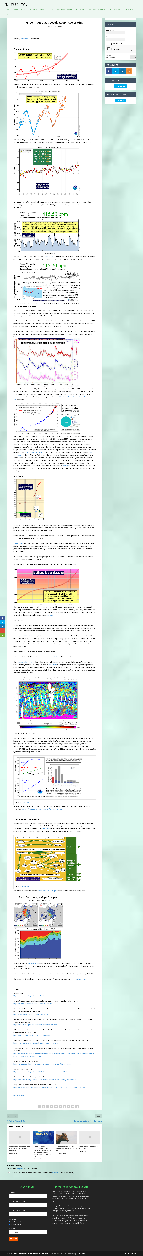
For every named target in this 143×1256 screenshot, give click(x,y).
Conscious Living (36, 9)
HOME (7, 9)
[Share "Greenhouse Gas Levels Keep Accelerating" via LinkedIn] (60, 1107)
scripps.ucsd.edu (49, 256)
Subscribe (120, 86)
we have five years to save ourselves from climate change (42, 809)
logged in (20, 1169)
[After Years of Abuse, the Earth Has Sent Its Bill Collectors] (19, 1137)
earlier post (26, 802)
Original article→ (19, 1095)
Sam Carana (24, 39)
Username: (110, 30)
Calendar (79, 9)
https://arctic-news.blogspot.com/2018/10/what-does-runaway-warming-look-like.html (44, 1080)
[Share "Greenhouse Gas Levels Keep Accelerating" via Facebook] (39, 1107)
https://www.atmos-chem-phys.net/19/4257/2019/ (32, 1014)
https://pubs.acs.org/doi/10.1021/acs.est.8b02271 (31, 1035)
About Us (130, 9)
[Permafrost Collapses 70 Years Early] (89, 1137)
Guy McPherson (33, 963)
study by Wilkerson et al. (25, 662)
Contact (9, 14)
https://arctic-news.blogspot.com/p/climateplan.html (32, 996)
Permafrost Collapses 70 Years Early (89, 1147)
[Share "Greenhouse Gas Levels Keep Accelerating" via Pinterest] (56, 1107)
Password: (110, 37)
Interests (12, 1219)
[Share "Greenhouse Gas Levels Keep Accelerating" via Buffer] (64, 1107)
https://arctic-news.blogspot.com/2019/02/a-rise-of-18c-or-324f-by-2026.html (42, 1064)
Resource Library (97, 9)
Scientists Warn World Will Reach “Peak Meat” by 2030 (66, 1148)
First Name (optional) (17, 1201)
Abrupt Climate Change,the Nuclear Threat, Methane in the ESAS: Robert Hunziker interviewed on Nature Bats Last (42, 1151)
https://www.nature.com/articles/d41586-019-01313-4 (33, 1004)
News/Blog (18, 9)
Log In (134, 57)
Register (109, 55)
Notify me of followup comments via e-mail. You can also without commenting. (43, 1173)
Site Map (82, 1254)
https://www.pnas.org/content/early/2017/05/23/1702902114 (36, 1043)
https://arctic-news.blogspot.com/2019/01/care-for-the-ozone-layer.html (40, 1072)
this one (50, 615)
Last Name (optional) (17, 1210)
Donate (120, 100)
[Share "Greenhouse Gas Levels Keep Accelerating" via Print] (77, 1107)
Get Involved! (116, 9)
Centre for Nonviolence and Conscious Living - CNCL (31, 1254)
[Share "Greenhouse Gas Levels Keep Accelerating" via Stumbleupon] (68, 1107)
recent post (66, 465)
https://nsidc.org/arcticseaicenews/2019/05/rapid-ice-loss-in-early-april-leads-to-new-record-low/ (49, 1087)
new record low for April (48, 890)
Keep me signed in (115, 44)
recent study (19, 543)
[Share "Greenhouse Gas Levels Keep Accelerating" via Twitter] (43, 1107)
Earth (60, 27)
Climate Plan (45, 828)
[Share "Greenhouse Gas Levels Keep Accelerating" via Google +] (48, 1107)
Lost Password (111, 57)
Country (12, 1229)
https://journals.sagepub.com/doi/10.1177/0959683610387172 (36, 1024)
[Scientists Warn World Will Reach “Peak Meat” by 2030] (66, 1137)
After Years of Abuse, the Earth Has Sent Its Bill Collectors (19, 1148)
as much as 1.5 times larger (34, 452)
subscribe (55, 1173)
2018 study (52, 665)
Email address (14, 1192)
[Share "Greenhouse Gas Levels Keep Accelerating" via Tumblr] (52, 1107)
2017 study (28, 636)
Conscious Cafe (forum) (61, 9)
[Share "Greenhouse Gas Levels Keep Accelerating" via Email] (73, 1107)
